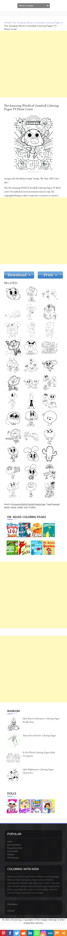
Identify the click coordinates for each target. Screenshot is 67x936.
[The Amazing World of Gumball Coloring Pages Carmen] (50, 454)
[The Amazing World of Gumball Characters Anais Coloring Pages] (31, 347)
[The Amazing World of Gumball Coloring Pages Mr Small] (31, 401)
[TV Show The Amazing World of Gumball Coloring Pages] (50, 436)
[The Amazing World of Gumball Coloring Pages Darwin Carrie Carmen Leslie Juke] (50, 383)
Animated (55, 504)
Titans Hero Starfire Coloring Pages (39, 735)
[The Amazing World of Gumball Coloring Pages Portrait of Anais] (31, 454)
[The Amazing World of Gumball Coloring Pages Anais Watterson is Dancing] (50, 365)
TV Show (32, 507)
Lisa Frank (12, 851)
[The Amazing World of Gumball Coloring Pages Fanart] (50, 294)
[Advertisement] (33, 64)
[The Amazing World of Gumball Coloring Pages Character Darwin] (31, 294)
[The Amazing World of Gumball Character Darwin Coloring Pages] (13, 365)
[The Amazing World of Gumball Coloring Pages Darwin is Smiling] (31, 418)
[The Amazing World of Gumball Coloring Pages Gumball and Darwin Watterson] (50, 472)
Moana (10, 854)
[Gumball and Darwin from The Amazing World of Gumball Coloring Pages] (31, 436)
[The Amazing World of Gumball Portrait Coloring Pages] (13, 294)
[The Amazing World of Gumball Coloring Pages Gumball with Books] (13, 472)
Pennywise (13, 857)
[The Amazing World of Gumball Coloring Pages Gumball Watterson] (13, 454)
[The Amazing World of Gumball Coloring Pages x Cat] (31, 329)
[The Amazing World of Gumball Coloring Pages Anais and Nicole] (31, 312)
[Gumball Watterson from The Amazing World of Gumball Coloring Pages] (13, 383)
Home (7, 22)
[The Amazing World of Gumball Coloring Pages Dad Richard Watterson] (50, 312)
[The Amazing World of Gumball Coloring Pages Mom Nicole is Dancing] (13, 401)
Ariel (9, 841)
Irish (26, 507)
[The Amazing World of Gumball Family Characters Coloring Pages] (31, 365)
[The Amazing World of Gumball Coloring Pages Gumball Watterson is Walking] (50, 329)
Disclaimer (12, 904)
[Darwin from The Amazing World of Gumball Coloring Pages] (13, 489)
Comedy (20, 507)
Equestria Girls (14, 848)
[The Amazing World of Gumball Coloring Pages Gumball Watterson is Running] (13, 347)
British (6, 507)
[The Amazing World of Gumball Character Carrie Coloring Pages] (50, 418)
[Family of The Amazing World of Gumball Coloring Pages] (50, 401)
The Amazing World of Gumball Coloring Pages (36, 22)
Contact (11, 910)
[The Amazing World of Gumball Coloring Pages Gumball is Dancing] (13, 436)
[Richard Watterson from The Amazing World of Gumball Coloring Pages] (13, 329)
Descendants (14, 844)
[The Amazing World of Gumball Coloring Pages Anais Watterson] (31, 472)
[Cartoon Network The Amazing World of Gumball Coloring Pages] (31, 383)
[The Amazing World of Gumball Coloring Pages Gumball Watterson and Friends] (50, 489)
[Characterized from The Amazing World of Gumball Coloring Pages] (50, 347)
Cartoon (13, 507)
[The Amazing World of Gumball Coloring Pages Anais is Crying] (13, 418)
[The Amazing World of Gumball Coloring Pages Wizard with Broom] (13, 312)
